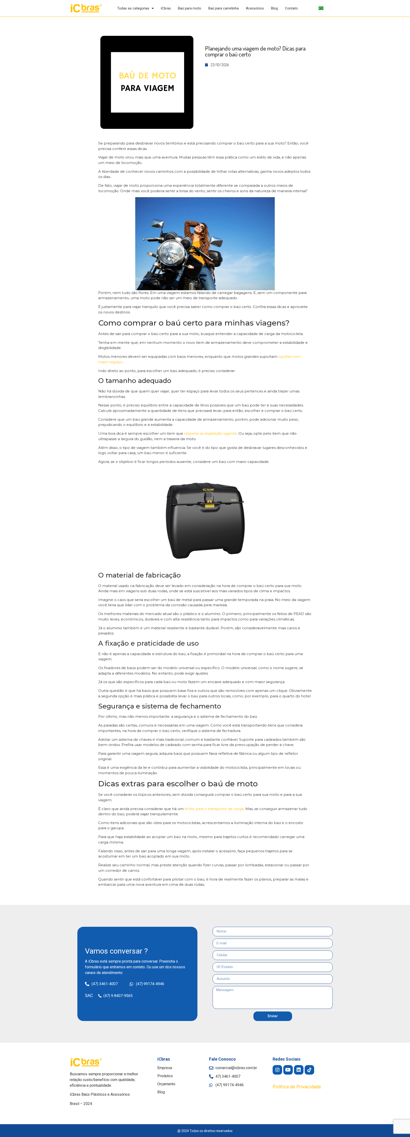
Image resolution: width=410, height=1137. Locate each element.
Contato (291, 8)
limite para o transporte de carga (214, 808)
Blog (274, 8)
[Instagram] (277, 1070)
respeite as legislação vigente (210, 433)
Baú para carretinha (223, 8)
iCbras (166, 8)
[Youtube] (288, 1070)
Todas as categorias (133, 8)
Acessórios (255, 8)
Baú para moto (189, 8)
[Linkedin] (298, 1070)
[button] (297, 1086)
